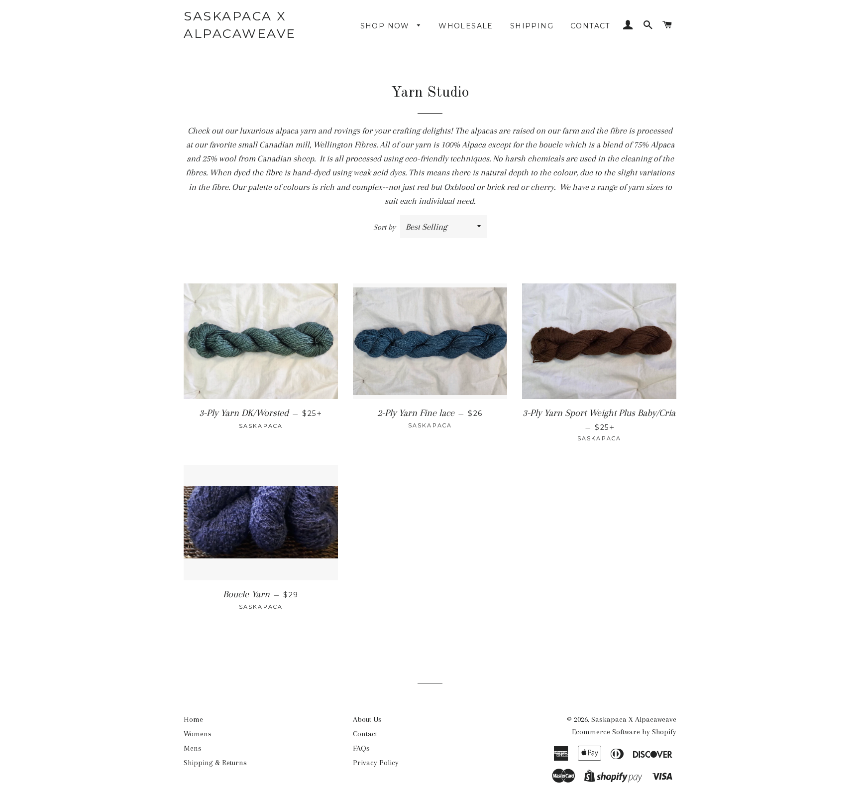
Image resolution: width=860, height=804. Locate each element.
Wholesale (465, 25)
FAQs (361, 748)
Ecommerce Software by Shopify (624, 731)
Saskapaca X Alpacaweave (240, 24)
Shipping (531, 25)
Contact (590, 25)
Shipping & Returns (215, 762)
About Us (367, 719)
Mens (193, 748)
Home (193, 719)
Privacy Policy (376, 762)
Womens (198, 733)
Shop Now (386, 25)
